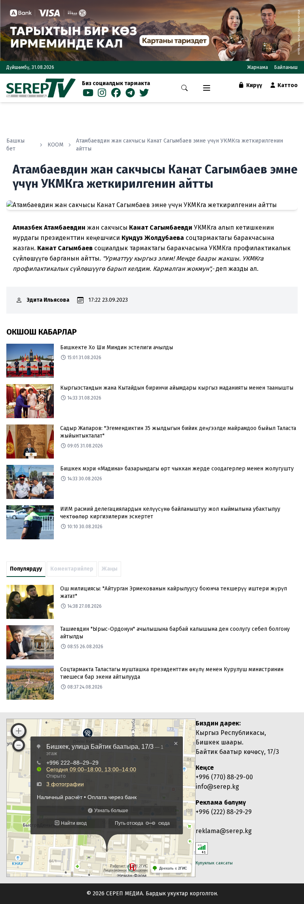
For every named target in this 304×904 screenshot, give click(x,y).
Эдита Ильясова (48, 300)
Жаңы (110, 568)
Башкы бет (15, 144)
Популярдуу (26, 568)
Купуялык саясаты (214, 863)
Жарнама (257, 67)
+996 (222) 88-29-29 (224, 812)
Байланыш (286, 67)
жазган (23, 248)
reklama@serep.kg (224, 831)
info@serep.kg (217, 786)
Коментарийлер (71, 568)
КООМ (55, 144)
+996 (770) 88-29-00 (224, 777)
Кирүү (253, 85)
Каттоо (287, 85)
